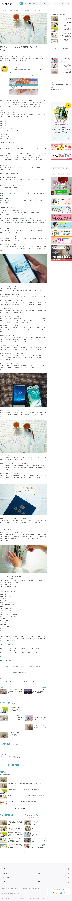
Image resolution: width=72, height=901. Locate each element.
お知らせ (40, 888)
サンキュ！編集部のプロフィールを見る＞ (36, 76)
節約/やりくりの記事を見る (61, 48)
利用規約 (16, 888)
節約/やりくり (11, 10)
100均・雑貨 (45, 3)
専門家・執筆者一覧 (15, 890)
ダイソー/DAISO (63, 166)
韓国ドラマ (54, 171)
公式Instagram (14, 72)
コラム (14, 681)
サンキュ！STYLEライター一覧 (27, 890)
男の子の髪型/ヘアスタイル (58, 168)
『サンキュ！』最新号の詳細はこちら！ (10, 644)
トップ (1, 10)
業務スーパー (61, 171)
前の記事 (2, 687)
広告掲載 (12, 888)
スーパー (40, 877)
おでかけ (68, 173)
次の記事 (44, 687)
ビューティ (39, 3)
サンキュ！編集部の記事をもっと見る (23, 672)
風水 (67, 168)
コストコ (68, 171)
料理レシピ (6, 882)
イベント (53, 173)
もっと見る (11, 852)
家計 (34, 681)
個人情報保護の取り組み (13, 893)
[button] (17, 3)
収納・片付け (32, 3)
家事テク (25, 3)
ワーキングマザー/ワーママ (24, 681)
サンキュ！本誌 (61, 173)
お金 (21, 3)
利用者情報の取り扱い (32, 888)
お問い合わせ (5, 888)
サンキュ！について (6, 890)
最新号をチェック (61, 137)
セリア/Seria (54, 166)
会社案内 (4, 893)
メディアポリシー (23, 888)
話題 (39, 882)
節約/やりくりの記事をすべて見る (23, 809)
